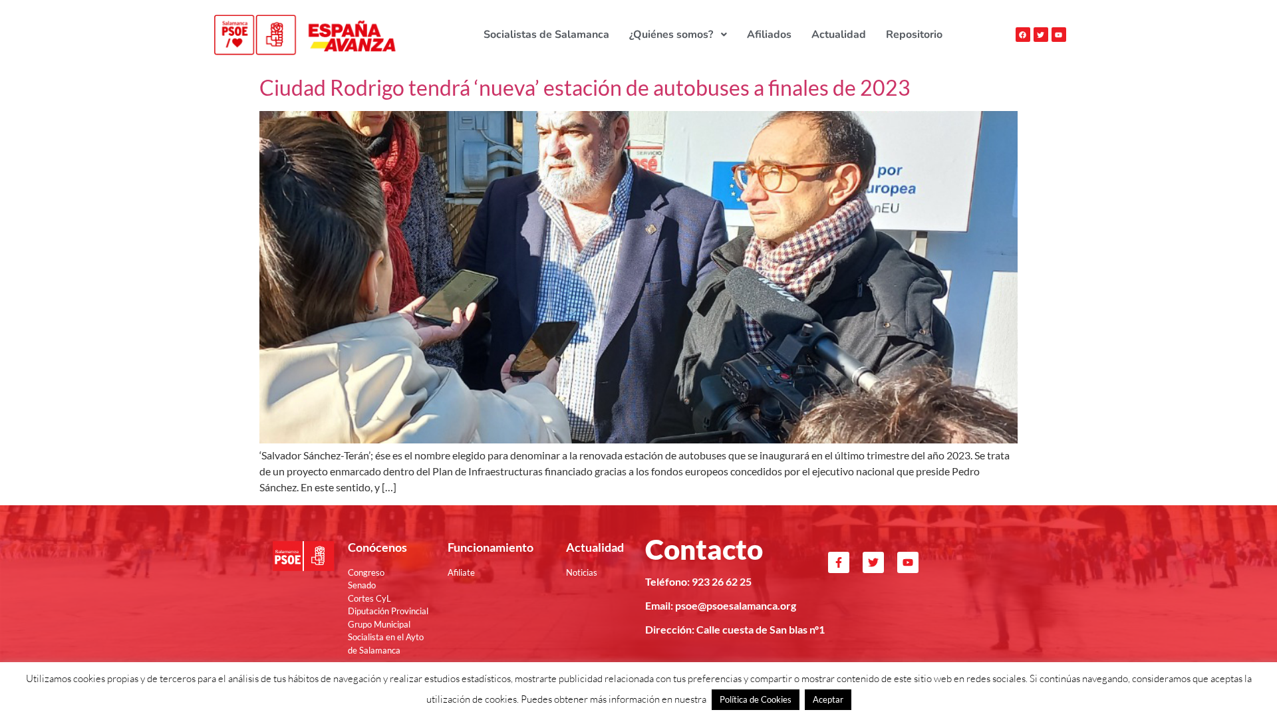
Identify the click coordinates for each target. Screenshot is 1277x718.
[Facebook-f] (838, 562)
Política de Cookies (755, 699)
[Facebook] (1023, 34)
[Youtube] (1059, 34)
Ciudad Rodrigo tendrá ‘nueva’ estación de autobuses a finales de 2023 (585, 87)
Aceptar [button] (828, 699)
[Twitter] (1041, 34)
